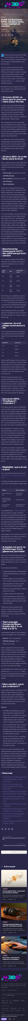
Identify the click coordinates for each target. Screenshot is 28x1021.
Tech (7, 1000)
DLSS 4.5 (13, 81)
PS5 (23, 1008)
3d (10, 1000)
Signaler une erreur (10, 995)
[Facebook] (9, 35)
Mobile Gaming (5, 1002)
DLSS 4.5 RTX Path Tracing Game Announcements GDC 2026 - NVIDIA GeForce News (13, 786)
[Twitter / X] (2, 35)
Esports (10, 1002)
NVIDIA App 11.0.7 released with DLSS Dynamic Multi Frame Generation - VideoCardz (13, 816)
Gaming (3, 1000)
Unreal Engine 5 (14, 1008)
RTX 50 (3, 1012)
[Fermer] (14, 1019)
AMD (24, 1010)
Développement (16, 1000)
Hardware (6, 14)
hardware (3, 17)
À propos (3, 990)
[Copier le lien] (12, 35)
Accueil (2, 14)
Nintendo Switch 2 (5, 1008)
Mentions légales (12, 990)
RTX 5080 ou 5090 (17, 510)
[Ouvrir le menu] (2, 4)
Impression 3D (18, 1010)
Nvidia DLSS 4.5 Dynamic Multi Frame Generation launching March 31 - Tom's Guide (14, 799)
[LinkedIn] (5, 35)
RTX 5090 (4, 302)
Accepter (4, 1018)
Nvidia (3, 1010)
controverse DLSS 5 (15, 671)
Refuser (9, 1018)
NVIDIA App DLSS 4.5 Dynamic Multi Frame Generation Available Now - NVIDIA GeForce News (15, 779)
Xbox (20, 1008)
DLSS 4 (7, 1010)
